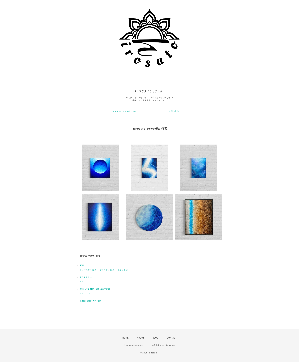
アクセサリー (86, 277)
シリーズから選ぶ (88, 270)
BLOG (155, 338)
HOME (125, 338)
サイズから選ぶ (107, 270)
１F (81, 293)
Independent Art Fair (90, 301)
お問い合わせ (175, 111)
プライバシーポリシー (133, 345)
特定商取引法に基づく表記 (164, 345)
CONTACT (172, 338)
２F (88, 293)
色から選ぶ (123, 270)
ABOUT (140, 338)
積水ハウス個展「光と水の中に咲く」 (97, 289)
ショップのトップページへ (124, 111)
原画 (82, 265)
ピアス (83, 282)
